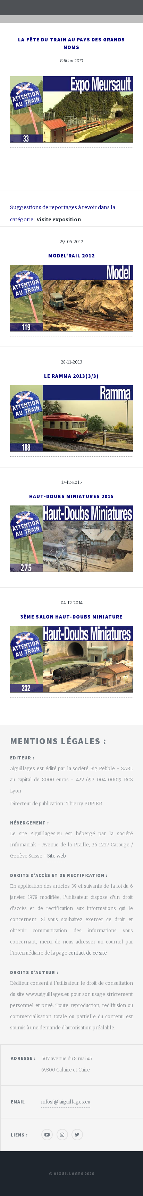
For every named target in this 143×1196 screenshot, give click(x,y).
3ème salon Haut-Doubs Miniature (71, 617)
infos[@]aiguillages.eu (65, 1102)
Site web (56, 856)
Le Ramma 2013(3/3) (71, 376)
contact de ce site (87, 953)
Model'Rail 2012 (71, 256)
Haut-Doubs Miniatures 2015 (71, 496)
